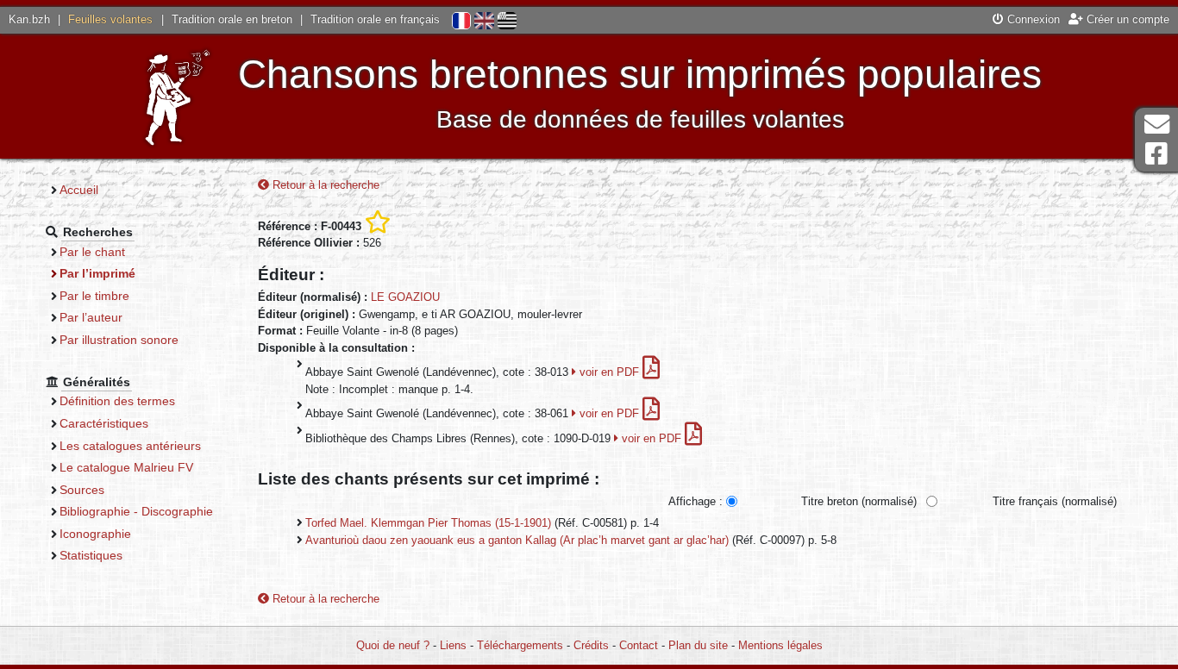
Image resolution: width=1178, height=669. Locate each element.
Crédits (591, 645)
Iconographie (95, 534)
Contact (638, 645)
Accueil (79, 190)
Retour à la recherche (324, 184)
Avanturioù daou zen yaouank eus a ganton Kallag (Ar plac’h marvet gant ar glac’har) (517, 540)
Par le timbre (94, 296)
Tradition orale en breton (232, 19)
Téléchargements (520, 645)
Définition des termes (117, 401)
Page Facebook (1156, 153)
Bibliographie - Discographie (136, 511)
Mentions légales (780, 645)
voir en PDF (609, 372)
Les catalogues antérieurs (130, 446)
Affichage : (695, 501)
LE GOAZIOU (405, 297)
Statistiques (91, 555)
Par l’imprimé (97, 273)
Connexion (1032, 19)
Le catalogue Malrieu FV (126, 467)
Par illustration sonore (119, 340)
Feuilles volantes (110, 19)
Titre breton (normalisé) (859, 501)
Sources (82, 490)
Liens (453, 645)
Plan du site (698, 645)
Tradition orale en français (375, 19)
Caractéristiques (104, 423)
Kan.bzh (29, 19)
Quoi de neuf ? (392, 645)
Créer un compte (1126, 19)
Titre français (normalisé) (1055, 501)
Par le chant (92, 252)
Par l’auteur (91, 317)
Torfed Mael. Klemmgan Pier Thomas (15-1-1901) (428, 522)
